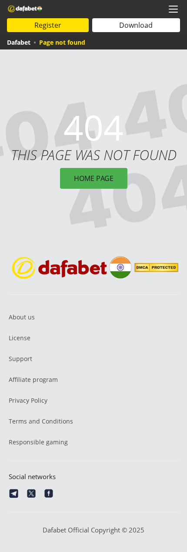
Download (136, 25)
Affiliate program (33, 379)
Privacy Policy (28, 400)
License (19, 338)
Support (20, 359)
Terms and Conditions (41, 421)
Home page (94, 178)
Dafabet (18, 42)
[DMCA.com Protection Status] (156, 267)
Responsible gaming (38, 442)
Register (47, 25)
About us (22, 317)
